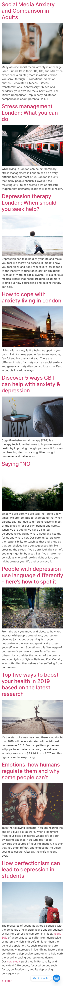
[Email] (56, 978)
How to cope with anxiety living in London (31, 297)
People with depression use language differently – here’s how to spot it (32, 575)
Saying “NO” (17, 464)
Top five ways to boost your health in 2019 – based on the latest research (30, 684)
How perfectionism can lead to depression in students (31, 869)
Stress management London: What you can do (30, 112)
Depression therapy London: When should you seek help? (29, 202)
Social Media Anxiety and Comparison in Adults (28, 10)
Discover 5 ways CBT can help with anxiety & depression (31, 384)
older (7, 980)
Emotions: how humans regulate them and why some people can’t (31, 771)
